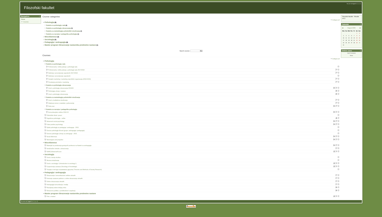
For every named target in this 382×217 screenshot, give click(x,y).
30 (359, 42)
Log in (359, 3)
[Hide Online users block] (360, 50)
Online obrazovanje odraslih (55, 181)
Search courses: (185, 51)
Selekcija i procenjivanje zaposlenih (59, 76)
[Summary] (338, 67)
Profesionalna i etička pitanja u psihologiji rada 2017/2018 (66, 70)
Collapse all (336, 20)
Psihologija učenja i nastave (57, 91)
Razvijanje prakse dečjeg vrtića (56, 187)
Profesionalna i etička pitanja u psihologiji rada (62, 67)
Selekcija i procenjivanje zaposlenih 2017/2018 (63, 73)
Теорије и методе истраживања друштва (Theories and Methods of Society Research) (74, 169)
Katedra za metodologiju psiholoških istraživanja (63, 31)
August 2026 (351, 28)
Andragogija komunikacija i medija (57, 184)
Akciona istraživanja (53, 160)
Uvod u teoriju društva (53, 157)
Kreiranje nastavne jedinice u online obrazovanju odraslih (65, 178)
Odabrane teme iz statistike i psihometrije (61, 103)
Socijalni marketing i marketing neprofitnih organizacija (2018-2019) (69, 79)
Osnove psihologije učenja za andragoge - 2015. (62, 133)
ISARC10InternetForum (54, 151)
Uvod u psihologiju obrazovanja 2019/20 (61, 88)
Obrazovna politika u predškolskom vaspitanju (61, 190)
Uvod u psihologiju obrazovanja (58, 94)
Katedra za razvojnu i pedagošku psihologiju (61, 34)
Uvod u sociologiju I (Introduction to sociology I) (61, 163)
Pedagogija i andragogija (55, 42)
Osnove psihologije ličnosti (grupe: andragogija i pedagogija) (66, 130)
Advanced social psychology (55, 121)
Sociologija (49, 40)
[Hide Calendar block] (360, 24)
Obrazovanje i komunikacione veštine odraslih (61, 175)
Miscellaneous (51, 37)
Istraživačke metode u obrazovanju (58, 148)
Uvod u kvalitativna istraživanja (58, 100)
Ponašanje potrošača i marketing (58, 82)
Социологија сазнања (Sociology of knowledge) (62, 166)
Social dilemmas (52, 136)
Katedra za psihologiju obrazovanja (58, 28)
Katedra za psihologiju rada (55, 25)
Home (23, 19)
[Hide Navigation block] (39, 16)
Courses (26, 22)
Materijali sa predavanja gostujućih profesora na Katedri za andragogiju (69, 145)
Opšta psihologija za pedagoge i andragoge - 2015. (63, 127)
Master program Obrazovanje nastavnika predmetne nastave (70, 45)
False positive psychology (55, 124)
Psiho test (51, 106)
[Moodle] (191, 207)
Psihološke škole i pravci (54, 115)
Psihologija (49, 22)
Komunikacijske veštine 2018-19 (58, 112)
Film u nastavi (51, 196)
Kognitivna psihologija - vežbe (56, 118)
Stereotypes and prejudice (55, 139)
